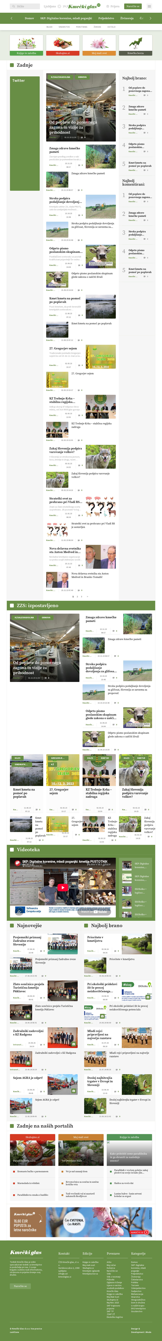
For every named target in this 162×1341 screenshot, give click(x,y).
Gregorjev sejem (60, 758)
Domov (29, 18)
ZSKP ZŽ (111, 1314)
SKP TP (110, 1311)
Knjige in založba (90, 1262)
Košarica (111, 1268)
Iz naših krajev (137, 1305)
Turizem (135, 1285)
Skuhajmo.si (88, 1268)
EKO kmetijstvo (138, 1308)
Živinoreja (127, 18)
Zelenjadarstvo (138, 1288)
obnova (82, 77)
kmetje (105, 758)
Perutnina (81, 26)
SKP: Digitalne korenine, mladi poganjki (66, 18)
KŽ (52, 764)
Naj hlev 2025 (113, 1302)
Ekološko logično (115, 1317)
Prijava (115, 6)
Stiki (109, 1273)
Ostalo (111, 26)
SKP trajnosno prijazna (113, 1307)
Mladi (49, 26)
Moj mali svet (89, 1265)
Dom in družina (138, 1302)
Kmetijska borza (90, 1273)
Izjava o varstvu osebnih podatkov (115, 1287)
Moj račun (111, 1265)
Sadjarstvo (136, 1291)
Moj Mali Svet (113, 1297)
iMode (148, 1332)
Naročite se (133, 6)
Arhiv (109, 1262)
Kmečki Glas (112, 1291)
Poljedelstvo (106, 18)
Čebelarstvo (137, 1279)
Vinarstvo (64, 26)
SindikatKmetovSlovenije (23, 764)
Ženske (97, 26)
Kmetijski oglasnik (91, 1271)
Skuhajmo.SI (112, 1299)
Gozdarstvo (136, 1311)
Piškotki (110, 1279)
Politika (134, 1282)
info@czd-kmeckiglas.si (64, 1275)
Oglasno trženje (114, 1282)
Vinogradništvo (138, 1299)
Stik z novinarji (113, 1276)
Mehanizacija (137, 1294)
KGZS (17, 758)
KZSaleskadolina (60, 77)
